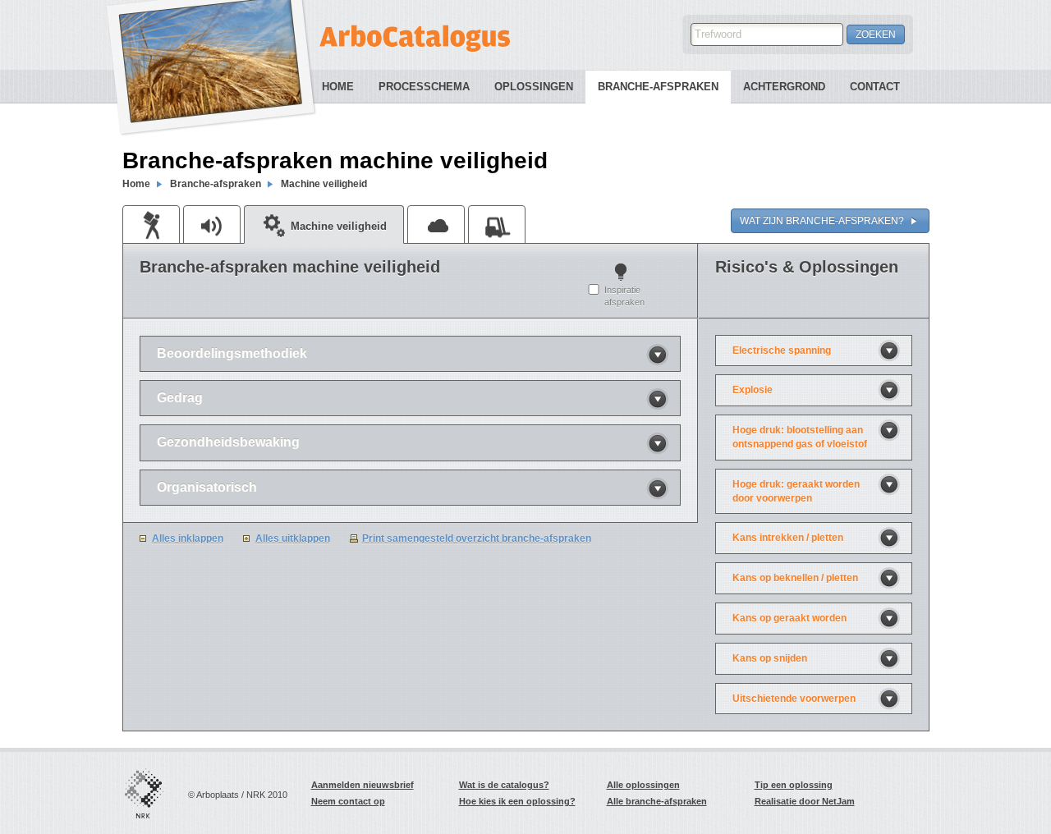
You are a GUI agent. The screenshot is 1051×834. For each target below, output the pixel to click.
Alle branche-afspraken (657, 801)
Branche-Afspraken (658, 86)
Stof (436, 224)
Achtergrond (784, 86)
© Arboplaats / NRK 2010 (237, 795)
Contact (875, 86)
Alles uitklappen (292, 538)
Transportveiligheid (497, 224)
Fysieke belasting (151, 224)
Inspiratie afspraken (624, 296)
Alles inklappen (187, 538)
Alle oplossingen (643, 785)
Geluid (212, 224)
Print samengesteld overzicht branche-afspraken (476, 538)
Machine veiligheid (324, 184)
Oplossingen (533, 86)
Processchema (424, 86)
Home (338, 86)
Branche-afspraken (215, 184)
